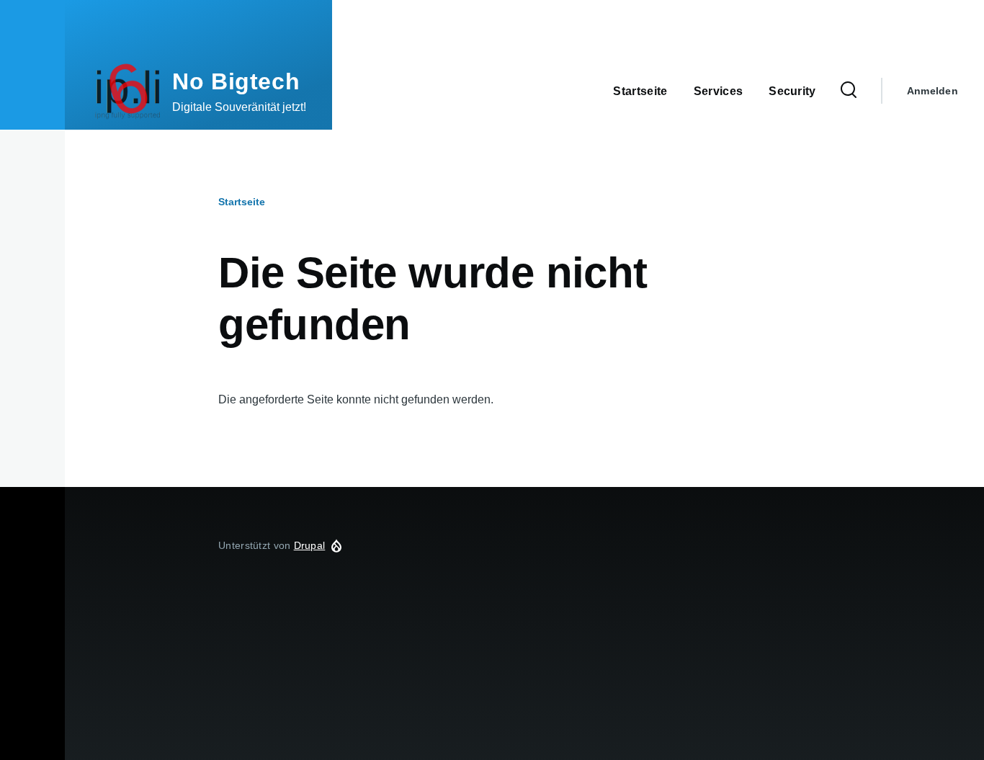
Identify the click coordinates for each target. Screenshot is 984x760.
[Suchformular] (848, 91)
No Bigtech (236, 81)
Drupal (310, 545)
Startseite (241, 201)
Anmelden (932, 91)
